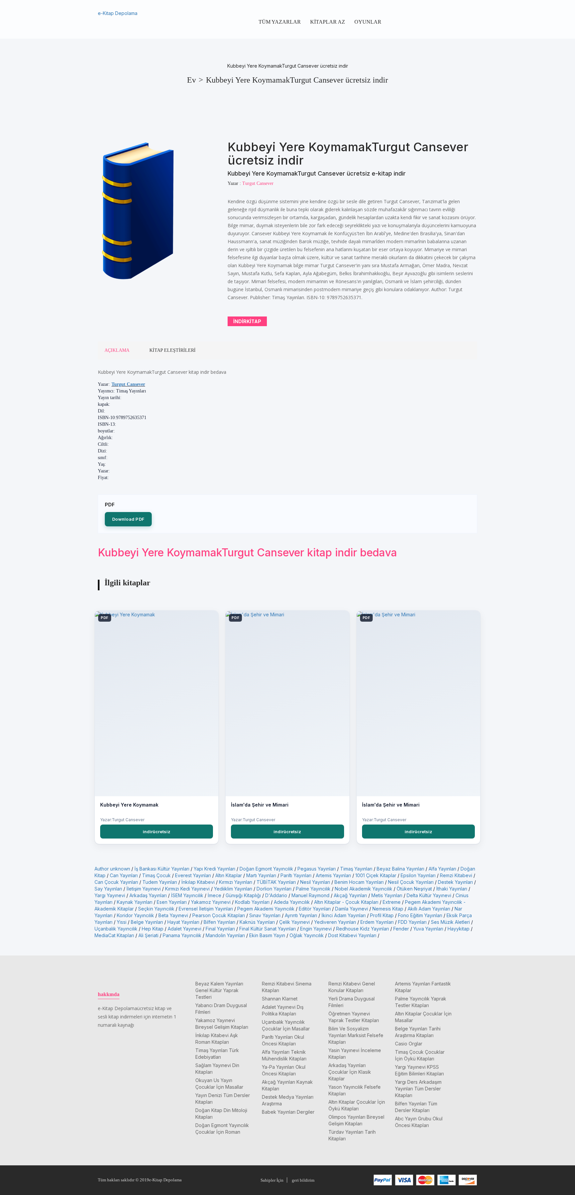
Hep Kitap (152, 928)
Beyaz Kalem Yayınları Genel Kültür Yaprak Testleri (219, 990)
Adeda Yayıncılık (292, 902)
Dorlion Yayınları (274, 889)
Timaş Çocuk (156, 875)
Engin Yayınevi (316, 928)
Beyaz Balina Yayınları (400, 869)
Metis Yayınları (386, 895)
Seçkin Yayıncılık (156, 908)
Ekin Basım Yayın (267, 935)
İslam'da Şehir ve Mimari (259, 805)
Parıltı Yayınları (296, 875)
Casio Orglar (408, 1043)
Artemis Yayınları (333, 875)
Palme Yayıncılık (313, 889)
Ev (191, 80)
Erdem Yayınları (377, 922)
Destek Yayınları (455, 882)
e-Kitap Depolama (117, 13)
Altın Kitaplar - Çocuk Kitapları (346, 902)
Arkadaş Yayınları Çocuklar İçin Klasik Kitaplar (349, 1071)
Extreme (392, 902)
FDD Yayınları (412, 922)
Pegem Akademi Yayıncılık (265, 908)
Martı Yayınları (261, 875)
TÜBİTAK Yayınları (276, 882)
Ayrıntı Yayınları (301, 915)
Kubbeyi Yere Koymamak (129, 805)
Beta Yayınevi (173, 915)
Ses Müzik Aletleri (450, 922)
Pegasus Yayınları (316, 869)
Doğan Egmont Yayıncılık (266, 869)
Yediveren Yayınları (335, 922)
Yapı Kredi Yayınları (214, 869)
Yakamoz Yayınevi (211, 902)
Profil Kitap (382, 915)
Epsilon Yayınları (418, 875)
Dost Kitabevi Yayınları (352, 935)
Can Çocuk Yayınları (116, 882)
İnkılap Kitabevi (198, 882)
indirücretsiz (156, 831)
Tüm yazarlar (280, 22)
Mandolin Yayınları (225, 935)
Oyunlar (367, 22)
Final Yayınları (220, 928)
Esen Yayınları (172, 902)
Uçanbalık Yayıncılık (116, 928)
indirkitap (247, 321)
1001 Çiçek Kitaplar (375, 875)
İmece (214, 895)
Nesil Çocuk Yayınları (411, 882)
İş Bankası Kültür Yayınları (161, 869)
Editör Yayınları (315, 908)
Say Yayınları (108, 889)
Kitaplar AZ (327, 22)
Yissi (121, 922)
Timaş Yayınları (356, 869)
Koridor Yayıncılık (135, 915)
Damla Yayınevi (351, 908)
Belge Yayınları (147, 922)
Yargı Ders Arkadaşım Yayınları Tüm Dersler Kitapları (418, 1088)
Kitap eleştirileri (172, 350)
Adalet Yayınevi (184, 928)
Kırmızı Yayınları (235, 882)
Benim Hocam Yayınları (359, 882)
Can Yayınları (124, 875)
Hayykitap (459, 928)
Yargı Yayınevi (110, 895)
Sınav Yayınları (265, 915)
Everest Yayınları (193, 875)
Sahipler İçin (272, 1180)
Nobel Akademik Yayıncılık (363, 889)
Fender (401, 928)
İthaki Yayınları (451, 889)
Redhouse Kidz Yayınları (362, 928)
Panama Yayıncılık (182, 935)
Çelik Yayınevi (294, 922)
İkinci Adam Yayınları (343, 915)
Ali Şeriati (148, 935)
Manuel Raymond (310, 895)
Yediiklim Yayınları (233, 889)
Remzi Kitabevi (456, 875)
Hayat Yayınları (183, 922)
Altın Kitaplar (228, 875)
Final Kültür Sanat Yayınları (267, 928)
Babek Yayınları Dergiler (288, 1112)
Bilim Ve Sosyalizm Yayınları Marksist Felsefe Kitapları (355, 1035)
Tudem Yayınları (159, 882)
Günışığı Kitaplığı (243, 895)
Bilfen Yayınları (219, 922)
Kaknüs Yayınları (257, 922)
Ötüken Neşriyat (414, 889)
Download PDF (128, 519)
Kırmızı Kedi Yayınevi (187, 889)
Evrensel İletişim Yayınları (206, 908)
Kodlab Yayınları (252, 902)
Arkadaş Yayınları (148, 895)
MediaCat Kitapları (114, 935)
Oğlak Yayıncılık (306, 935)
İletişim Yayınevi (143, 889)
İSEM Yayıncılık (187, 895)
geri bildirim (303, 1180)
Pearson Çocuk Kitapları (218, 915)
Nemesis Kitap (387, 908)
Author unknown (112, 869)
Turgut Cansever (128, 384)
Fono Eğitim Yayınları (420, 915)
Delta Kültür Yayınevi (429, 895)
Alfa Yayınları (442, 869)
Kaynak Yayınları (134, 902)
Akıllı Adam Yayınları (429, 908)
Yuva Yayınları (428, 928)
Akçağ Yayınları (350, 895)
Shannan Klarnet (279, 998)
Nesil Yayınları (315, 882)
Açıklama (116, 350)
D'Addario (276, 895)
